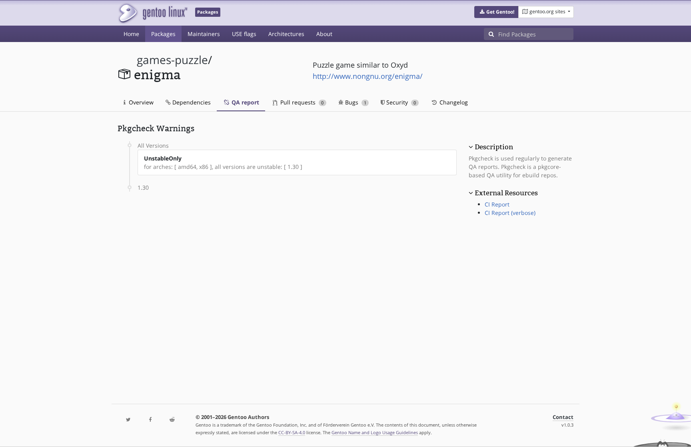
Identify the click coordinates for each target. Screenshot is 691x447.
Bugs (355, 102)
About (324, 34)
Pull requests (301, 102)
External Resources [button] (506, 193)
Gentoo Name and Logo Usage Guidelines (375, 432)
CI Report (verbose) (510, 212)
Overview (140, 102)
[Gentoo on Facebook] (150, 420)
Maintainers (204, 34)
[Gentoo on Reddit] (172, 420)
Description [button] (494, 147)
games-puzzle (172, 59)
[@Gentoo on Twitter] (128, 420)
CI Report (497, 204)
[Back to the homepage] (153, 13)
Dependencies (191, 102)
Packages (163, 34)
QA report (244, 102)
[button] (496, 12)
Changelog (453, 102)
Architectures (286, 34)
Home (131, 34)
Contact (563, 417)
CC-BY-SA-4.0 (291, 432)
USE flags (244, 34)
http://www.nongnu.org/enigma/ (368, 76)
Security (400, 102)
